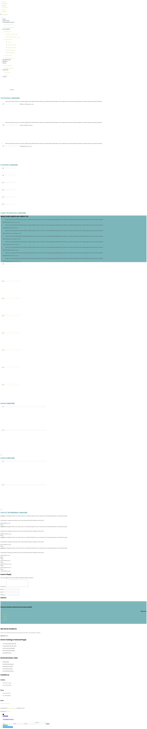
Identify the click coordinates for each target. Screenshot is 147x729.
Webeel (7, 711)
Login (4, 9)
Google (4, 1)
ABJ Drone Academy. (12, 708)
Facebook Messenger (8, 727)
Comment (3, 586)
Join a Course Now (4, 635)
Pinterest (5, 7)
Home (1, 89)
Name (2, 589)
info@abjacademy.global (4, 703)
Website (2, 594)
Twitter (4, 5)
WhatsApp (5, 725)
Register (5, 11)
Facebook (5, 3)
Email (2, 592)
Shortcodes (6, 89)
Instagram (5, 616)
